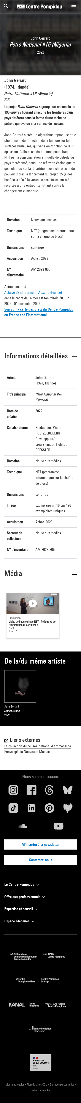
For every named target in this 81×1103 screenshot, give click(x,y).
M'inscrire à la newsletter (41, 844)
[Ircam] (57, 959)
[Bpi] (26, 959)
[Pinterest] (50, 809)
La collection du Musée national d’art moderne (37, 746)
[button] (40, 356)
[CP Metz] (28, 983)
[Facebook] (31, 791)
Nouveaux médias (44, 219)
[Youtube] (59, 827)
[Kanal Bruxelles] (27, 1008)
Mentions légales (15, 1084)
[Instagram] (13, 791)
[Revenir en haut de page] (71, 1093)
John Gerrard (15, 80)
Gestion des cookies (40, 1090)
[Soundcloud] (22, 827)
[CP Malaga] (53, 983)
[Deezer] (68, 809)
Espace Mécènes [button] (17, 921)
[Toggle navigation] (74, 6)
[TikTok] (13, 809)
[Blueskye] (68, 791)
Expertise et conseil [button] (19, 908)
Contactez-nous (40, 860)
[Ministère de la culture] (40, 1062)
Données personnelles (62, 1084)
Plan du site (33, 1084)
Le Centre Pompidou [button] (19, 884)
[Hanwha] (40, 1033)
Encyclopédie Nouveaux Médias (27, 751)
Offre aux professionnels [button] (22, 896)
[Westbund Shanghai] (58, 1008)
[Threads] (50, 791)
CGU (45, 1084)
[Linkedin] (31, 809)
